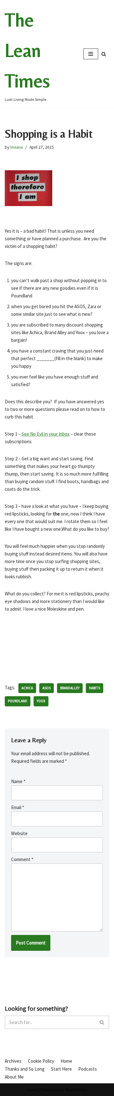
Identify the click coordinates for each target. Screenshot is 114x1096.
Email (17, 807)
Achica (27, 688)
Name (18, 781)
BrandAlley (69, 688)
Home (66, 1061)
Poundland (17, 701)
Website (19, 833)
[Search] (103, 54)
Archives (13, 1061)
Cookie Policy (41, 1061)
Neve (32, 1089)
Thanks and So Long (25, 1069)
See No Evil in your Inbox (46, 434)
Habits (94, 688)
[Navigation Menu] (90, 54)
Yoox (41, 701)
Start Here (61, 1069)
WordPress (76, 1089)
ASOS (46, 688)
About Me (14, 1077)
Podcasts (87, 1069)
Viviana (16, 147)
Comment (22, 859)
